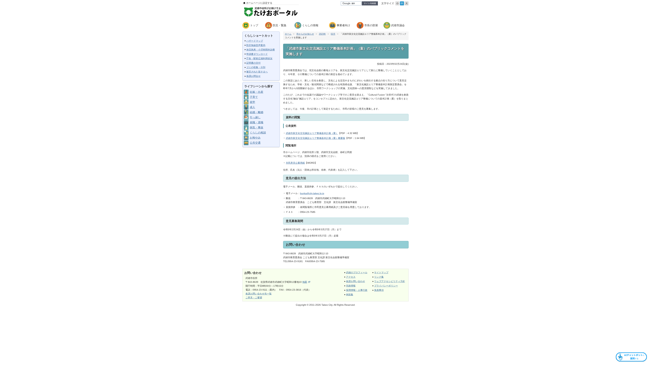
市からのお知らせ (305, 34)
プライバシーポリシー (386, 285)
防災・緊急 (279, 25)
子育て (254, 97)
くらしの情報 (310, 25)
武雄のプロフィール (356, 272)
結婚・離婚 (256, 112)
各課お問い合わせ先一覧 (258, 293)
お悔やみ (255, 137)
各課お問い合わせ (355, 281)
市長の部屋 (371, 25)
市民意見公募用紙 (295, 162)
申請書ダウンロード (257, 54)
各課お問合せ (253, 76)
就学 (252, 102)
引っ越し (255, 117)
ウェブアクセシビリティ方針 (389, 281)
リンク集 (379, 277)
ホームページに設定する (259, 3)
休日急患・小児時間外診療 (260, 49)
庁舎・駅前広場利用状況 (259, 58)
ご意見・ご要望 (253, 297)
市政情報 (351, 285)
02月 (333, 34)
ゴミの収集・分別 (255, 67)
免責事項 (379, 290)
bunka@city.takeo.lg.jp (312, 193)
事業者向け (343, 25)
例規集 (349, 294)
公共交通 (255, 142)
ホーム (288, 34)
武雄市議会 (398, 25)
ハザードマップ (254, 40)
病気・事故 (256, 127)
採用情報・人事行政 (356, 290)
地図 (304, 282)
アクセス (351, 277)
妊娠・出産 (256, 91)
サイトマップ (381, 272)
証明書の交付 (253, 63)
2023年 (322, 34)
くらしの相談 (258, 132)
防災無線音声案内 (255, 45)
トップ (254, 25)
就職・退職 (256, 122)
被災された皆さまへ (257, 71)
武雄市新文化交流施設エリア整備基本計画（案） (312, 133)
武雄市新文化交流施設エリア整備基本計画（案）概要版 (315, 138)
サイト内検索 (370, 3)
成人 (252, 107)
